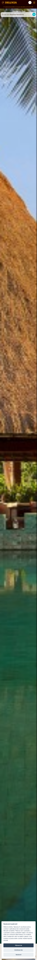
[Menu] (33, 2)
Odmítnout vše (18, 950)
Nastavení (18, 954)
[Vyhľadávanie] (30, 2)
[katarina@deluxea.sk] (33, 14)
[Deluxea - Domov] (9, 2)
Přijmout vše (18, 945)
